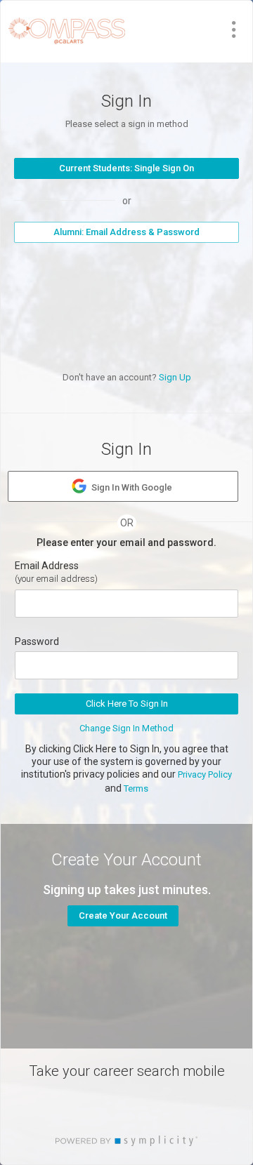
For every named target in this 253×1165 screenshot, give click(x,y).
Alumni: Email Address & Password (126, 232)
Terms (136, 788)
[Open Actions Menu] (234, 29)
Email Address (47, 565)
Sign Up (175, 377)
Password (37, 641)
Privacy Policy (205, 774)
